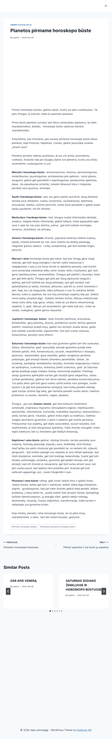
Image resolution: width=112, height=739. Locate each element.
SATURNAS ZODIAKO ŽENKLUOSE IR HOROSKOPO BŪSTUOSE (84, 585)
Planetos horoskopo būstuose (21, 545)
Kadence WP (84, 730)
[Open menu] (105, 6)
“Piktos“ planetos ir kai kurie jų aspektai (85, 545)
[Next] (104, 591)
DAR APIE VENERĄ (23, 581)
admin (16, 37)
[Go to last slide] (8, 591)
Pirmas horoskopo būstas (24, 527)
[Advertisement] (33, 74)
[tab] (50, 611)
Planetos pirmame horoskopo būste (57, 527)
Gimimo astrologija (21, 25)
